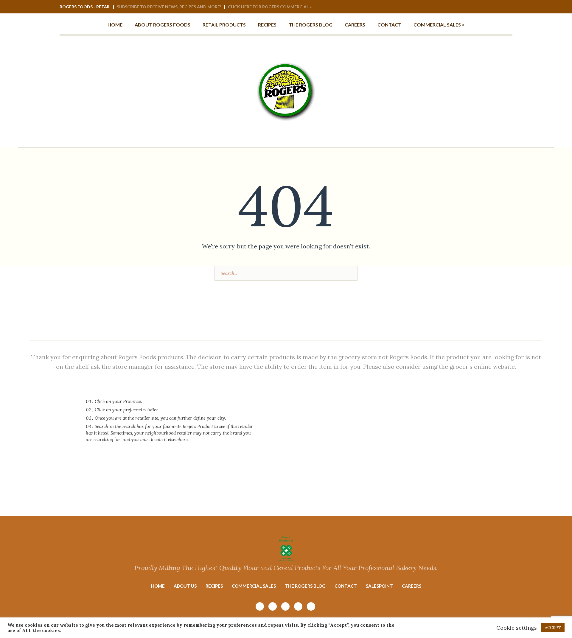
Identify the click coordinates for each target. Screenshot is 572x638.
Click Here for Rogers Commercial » (270, 6)
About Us (185, 586)
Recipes (214, 586)
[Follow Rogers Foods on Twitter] (507, 7)
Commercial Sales (254, 586)
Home (158, 586)
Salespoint (379, 586)
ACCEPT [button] (553, 627)
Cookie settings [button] (516, 627)
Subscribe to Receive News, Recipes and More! (169, 6)
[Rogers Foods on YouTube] (483, 7)
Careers (411, 586)
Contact (346, 586)
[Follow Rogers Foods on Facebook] (491, 7)
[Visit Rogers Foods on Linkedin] (499, 7)
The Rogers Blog (305, 586)
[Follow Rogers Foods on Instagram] (475, 7)
